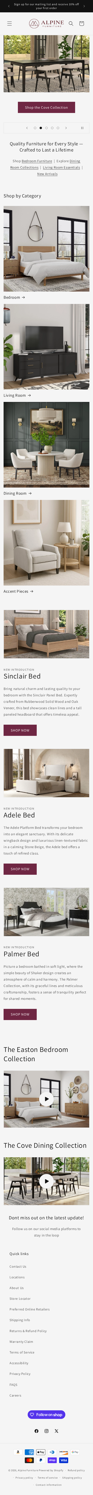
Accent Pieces (16, 591)
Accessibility (19, 1363)
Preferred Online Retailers (30, 1309)
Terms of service (48, 1477)
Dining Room (15, 493)
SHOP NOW (20, 730)
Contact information (49, 1484)
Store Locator (20, 1298)
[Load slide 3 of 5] (46, 128)
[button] (9, 23)
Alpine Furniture (28, 1470)
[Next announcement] (84, 6)
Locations (17, 1277)
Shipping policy (72, 1477)
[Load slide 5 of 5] (58, 128)
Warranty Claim (21, 1341)
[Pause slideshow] (84, 128)
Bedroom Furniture (37, 161)
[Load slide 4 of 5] (52, 128)
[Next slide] (66, 128)
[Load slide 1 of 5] (35, 128)
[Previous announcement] (9, 6)
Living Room (15, 395)
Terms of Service (22, 1352)
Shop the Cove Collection (46, 107)
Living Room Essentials (61, 167)
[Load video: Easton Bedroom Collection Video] (46, 1099)
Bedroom (12, 297)
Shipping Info (20, 1320)
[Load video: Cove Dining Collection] (46, 1181)
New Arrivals (47, 173)
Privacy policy (24, 1477)
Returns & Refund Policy (28, 1331)
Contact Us (18, 1266)
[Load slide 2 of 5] (41, 128)
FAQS (13, 1385)
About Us (17, 1288)
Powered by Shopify (51, 1470)
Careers (15, 1395)
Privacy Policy (20, 1374)
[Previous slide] (27, 128)
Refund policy (76, 1470)
